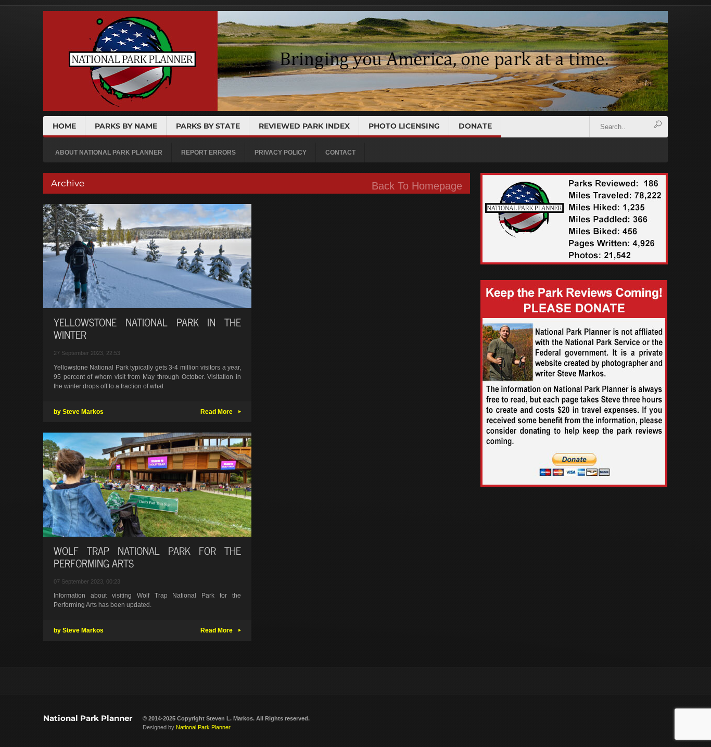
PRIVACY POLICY (281, 152)
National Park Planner (87, 718)
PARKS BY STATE (208, 126)
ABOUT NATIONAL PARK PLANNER (108, 152)
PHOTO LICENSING (404, 126)
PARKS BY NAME (126, 126)
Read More (220, 411)
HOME (64, 126)
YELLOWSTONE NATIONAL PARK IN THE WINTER (147, 328)
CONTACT (340, 152)
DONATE (475, 126)
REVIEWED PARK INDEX (304, 126)
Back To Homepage (417, 186)
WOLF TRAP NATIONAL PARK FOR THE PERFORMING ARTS (147, 557)
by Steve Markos (79, 411)
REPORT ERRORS (208, 152)
